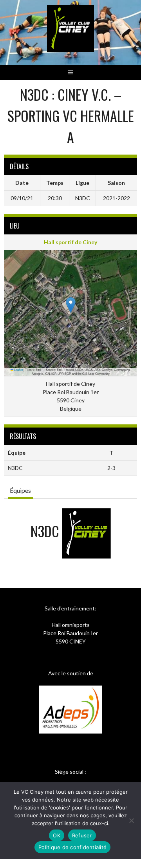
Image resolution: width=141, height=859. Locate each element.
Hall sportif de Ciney (70, 242)
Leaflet (18, 369)
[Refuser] (131, 820)
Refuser (82, 835)
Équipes (20, 490)
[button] (71, 305)
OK (56, 835)
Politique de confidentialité (72, 847)
